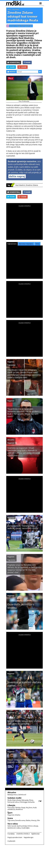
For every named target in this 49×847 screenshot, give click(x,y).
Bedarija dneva (13, 795)
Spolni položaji (22, 826)
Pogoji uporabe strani (15, 837)
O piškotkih (11, 841)
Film (38, 820)
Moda (10, 800)
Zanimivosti (22, 795)
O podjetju (11, 834)
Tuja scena (11, 365)
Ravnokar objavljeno (26, 244)
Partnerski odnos (13, 802)
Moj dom (29, 808)
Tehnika (18, 808)
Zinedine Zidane (32, 185)
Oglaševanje (35, 834)
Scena (10, 818)
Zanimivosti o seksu (14, 828)
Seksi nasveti (12, 826)
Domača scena (20, 820)
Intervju (33, 820)
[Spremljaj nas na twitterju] (40, 801)
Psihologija (23, 802)
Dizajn (23, 808)
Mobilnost (19, 809)
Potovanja (11, 808)
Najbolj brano (12, 244)
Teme (37, 244)
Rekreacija (25, 800)
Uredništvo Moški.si (23, 834)
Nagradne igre (28, 837)
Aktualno (10, 440)
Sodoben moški (14, 798)
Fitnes (31, 800)
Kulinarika (31, 802)
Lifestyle (11, 805)
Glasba (28, 820)
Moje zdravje (16, 800)
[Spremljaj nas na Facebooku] (39, 801)
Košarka (17, 815)
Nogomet (16, 9)
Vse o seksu (13, 823)
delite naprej (17, 176)
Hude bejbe (25, 828)
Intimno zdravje (32, 826)
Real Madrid (20, 185)
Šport (9, 9)
